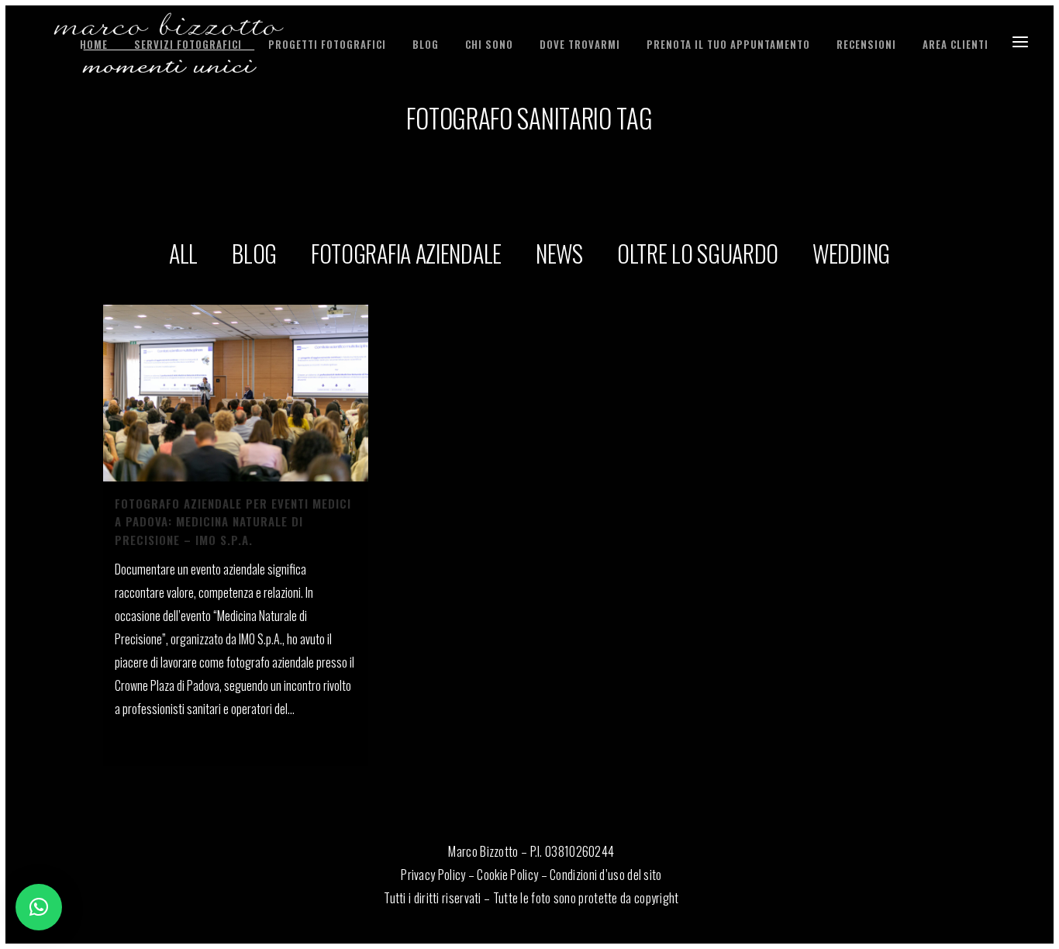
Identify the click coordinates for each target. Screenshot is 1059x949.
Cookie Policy (507, 874)
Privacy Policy (433, 874)
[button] (39, 907)
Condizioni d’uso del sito (606, 874)
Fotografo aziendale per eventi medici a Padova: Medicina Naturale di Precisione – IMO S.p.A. (233, 521)
